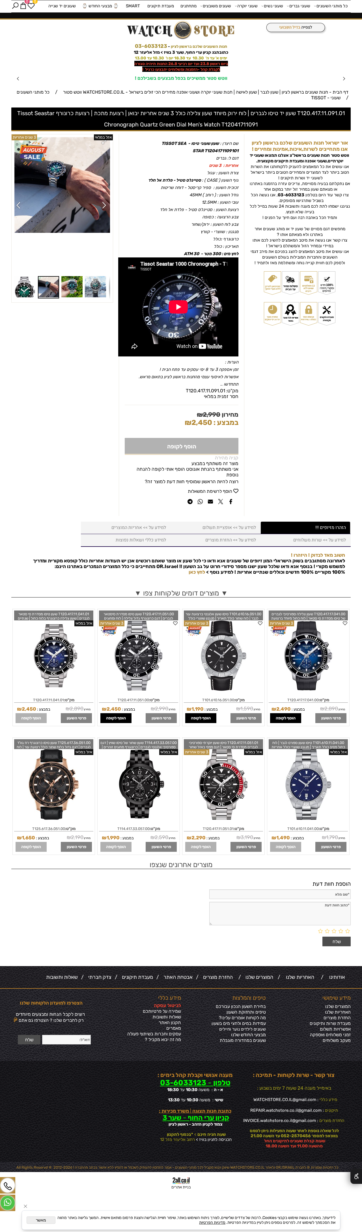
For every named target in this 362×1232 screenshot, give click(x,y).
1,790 (332, 837)
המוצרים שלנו (258, 977)
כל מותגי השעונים (332, 5)
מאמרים (173, 1028)
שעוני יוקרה (247, 5)
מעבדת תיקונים (160, 5)
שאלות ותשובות (62, 977)
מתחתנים (188, 5)
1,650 (28, 837)
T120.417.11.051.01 (218, 829)
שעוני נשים (273, 5)
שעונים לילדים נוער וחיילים (242, 1029)
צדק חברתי (98, 977)
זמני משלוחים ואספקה (330, 1034)
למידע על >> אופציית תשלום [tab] (229, 527)
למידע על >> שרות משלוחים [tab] (319, 540)
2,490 (283, 709)
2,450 (201, 422)
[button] (104, 142)
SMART (133, 5)
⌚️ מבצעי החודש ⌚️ (100, 5)
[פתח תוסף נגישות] (356, 1176)
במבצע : (225, 422)
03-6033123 (151, 46)
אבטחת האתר (177, 977)
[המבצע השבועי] (294, 28)
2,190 (77, 837)
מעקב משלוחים (337, 1040)
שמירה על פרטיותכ (163, 1011)
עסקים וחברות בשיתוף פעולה (154, 1034)
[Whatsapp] (8, 1203)
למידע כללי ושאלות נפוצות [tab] (141, 540)
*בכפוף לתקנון (179, 1134)
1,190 (197, 709)
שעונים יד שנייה (62, 5)
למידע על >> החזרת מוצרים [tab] (230, 540)
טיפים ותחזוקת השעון (246, 1012)
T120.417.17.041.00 (303, 700)
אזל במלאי (103, 137)
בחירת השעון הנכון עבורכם (241, 1006)
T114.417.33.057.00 (133, 829)
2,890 (331, 709)
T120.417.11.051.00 (133, 700)
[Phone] (8, 1185)
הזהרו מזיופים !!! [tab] (330, 527)
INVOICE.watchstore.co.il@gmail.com (279, 1120)
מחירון (229, 414)
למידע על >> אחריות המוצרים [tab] (138, 527)
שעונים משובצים (217, 5)
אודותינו (336, 977)
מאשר (41, 1220)
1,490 (283, 837)
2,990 (211, 414)
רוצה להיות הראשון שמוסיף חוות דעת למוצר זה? (191, 481)
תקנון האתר (170, 1022)
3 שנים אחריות (281, 623)
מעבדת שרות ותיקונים (330, 1023)
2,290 (198, 837)
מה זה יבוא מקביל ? (163, 1039)
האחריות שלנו (299, 977)
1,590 (246, 709)
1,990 (113, 837)
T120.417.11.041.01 (48, 700)
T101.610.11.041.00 (303, 829)
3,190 (247, 837)
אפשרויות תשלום (335, 1029)
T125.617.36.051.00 (48, 829)
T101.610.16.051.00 (218, 700)
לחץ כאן (197, 572)
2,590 (161, 837)
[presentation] (18, 78)
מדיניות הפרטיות (212, 1222)
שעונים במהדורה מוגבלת (243, 1040)
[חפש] (15, 6)
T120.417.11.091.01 (205, 391)
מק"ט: (232, 391)
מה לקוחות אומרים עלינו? (242, 1017)
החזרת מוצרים (217, 977)
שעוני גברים (299, 5)
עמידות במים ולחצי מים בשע (240, 1023)
